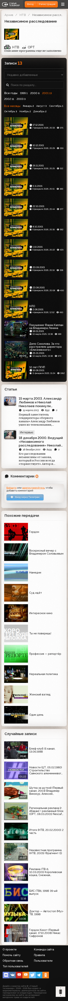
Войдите (11, 487)
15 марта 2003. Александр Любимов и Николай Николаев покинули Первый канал (40, 402)
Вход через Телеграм (27, 497)
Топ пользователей (15, 966)
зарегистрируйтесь (33, 487)
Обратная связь (13, 960)
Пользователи (43, 960)
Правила (39, 955)
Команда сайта (44, 949)
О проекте (10, 949)
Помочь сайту (12, 955)
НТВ (22, 15)
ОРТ (31, 47)
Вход (30, 4)
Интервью (26, 432)
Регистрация (47, 4)
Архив (9, 15)
